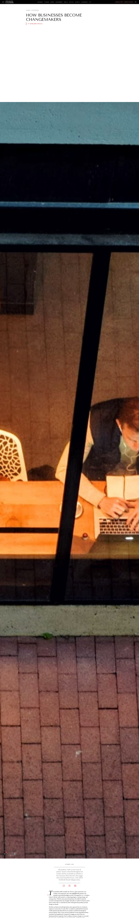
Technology (84, 2)
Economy (46, 2)
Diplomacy (40, 2)
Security (77, 2)
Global (28, 10)
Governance (35, 10)
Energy (52, 2)
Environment (59, 2)
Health (66, 2)
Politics (71, 2)
